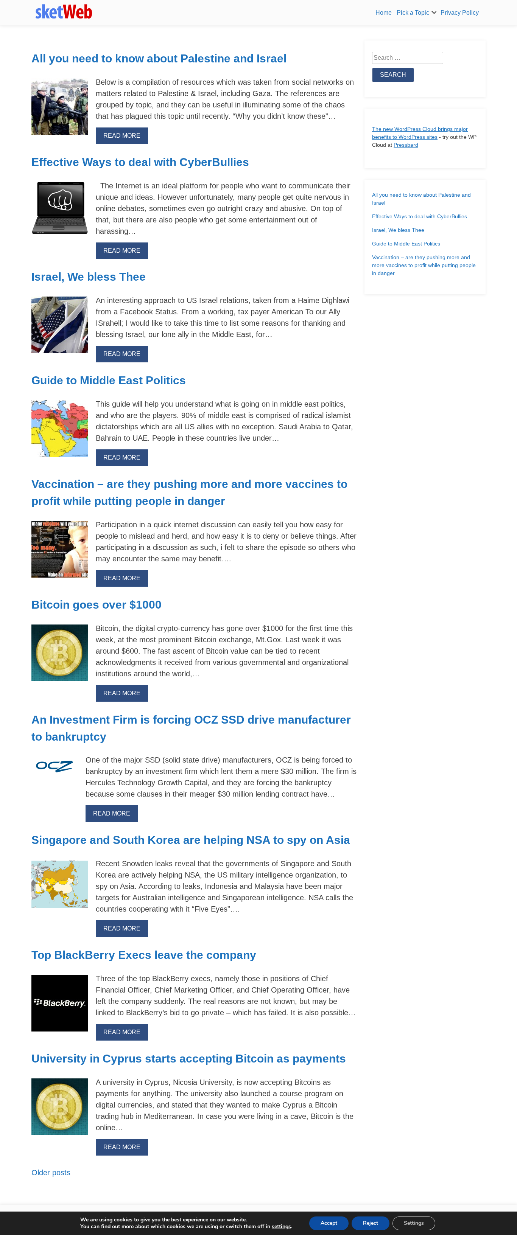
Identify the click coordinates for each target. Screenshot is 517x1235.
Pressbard (406, 145)
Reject (370, 1223)
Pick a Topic (413, 12)
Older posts (50, 1172)
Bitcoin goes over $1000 (96, 604)
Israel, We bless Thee (88, 276)
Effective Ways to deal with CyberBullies (140, 162)
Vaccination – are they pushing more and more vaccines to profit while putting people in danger (424, 265)
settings (281, 1226)
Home (383, 12)
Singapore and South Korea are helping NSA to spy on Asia (190, 840)
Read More (121, 135)
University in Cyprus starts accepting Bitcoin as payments (188, 1058)
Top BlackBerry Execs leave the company (143, 955)
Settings (414, 1223)
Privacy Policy (460, 12)
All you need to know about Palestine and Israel (159, 58)
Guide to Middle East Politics (108, 380)
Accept (329, 1223)
